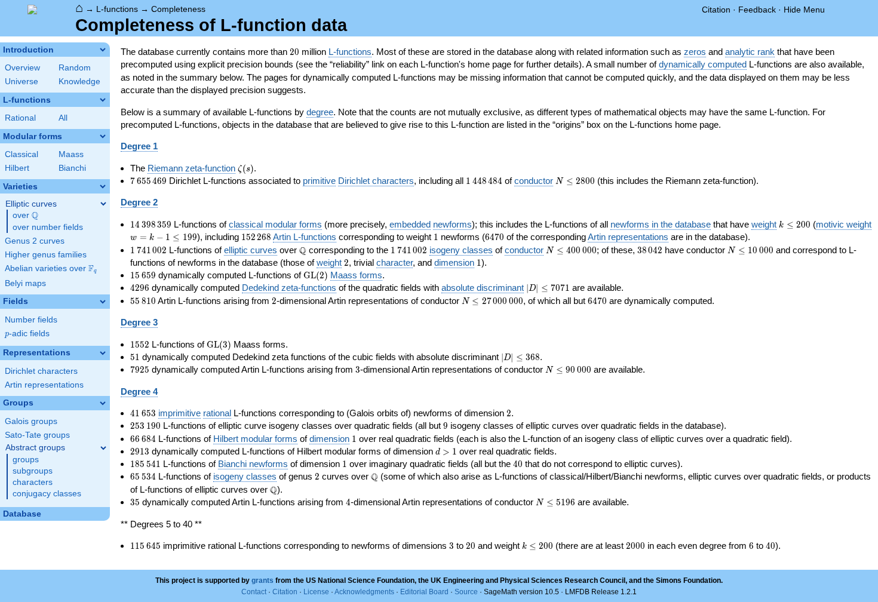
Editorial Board (424, 592)
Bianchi (72, 168)
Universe (21, 81)
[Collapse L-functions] (103, 100)
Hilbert (17, 168)
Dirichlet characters (41, 371)
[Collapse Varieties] (103, 186)
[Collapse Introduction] (103, 49)
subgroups (33, 470)
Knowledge (79, 81)
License (316, 592)
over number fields (48, 227)
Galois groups (31, 421)
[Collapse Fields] (103, 301)
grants (262, 580)
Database (22, 513)
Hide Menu (804, 9)
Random (75, 67)
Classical (21, 154)
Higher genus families (46, 254)
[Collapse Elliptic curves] (103, 203)
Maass (71, 154)
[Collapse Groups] (103, 403)
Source (466, 592)
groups (26, 459)
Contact (253, 592)
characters (33, 482)
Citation (716, 9)
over (25, 216)
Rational (20, 117)
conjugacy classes (47, 493)
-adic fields (27, 333)
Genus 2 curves (35, 240)
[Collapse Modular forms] (103, 136)
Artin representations (44, 384)
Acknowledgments (364, 592)
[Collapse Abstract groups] (103, 448)
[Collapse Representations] (103, 353)
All (63, 117)
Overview (22, 67)
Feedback (757, 9)
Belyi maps (25, 283)
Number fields (31, 319)
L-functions (117, 9)
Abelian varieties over (51, 269)
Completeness (178, 9)
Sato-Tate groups (37, 435)
